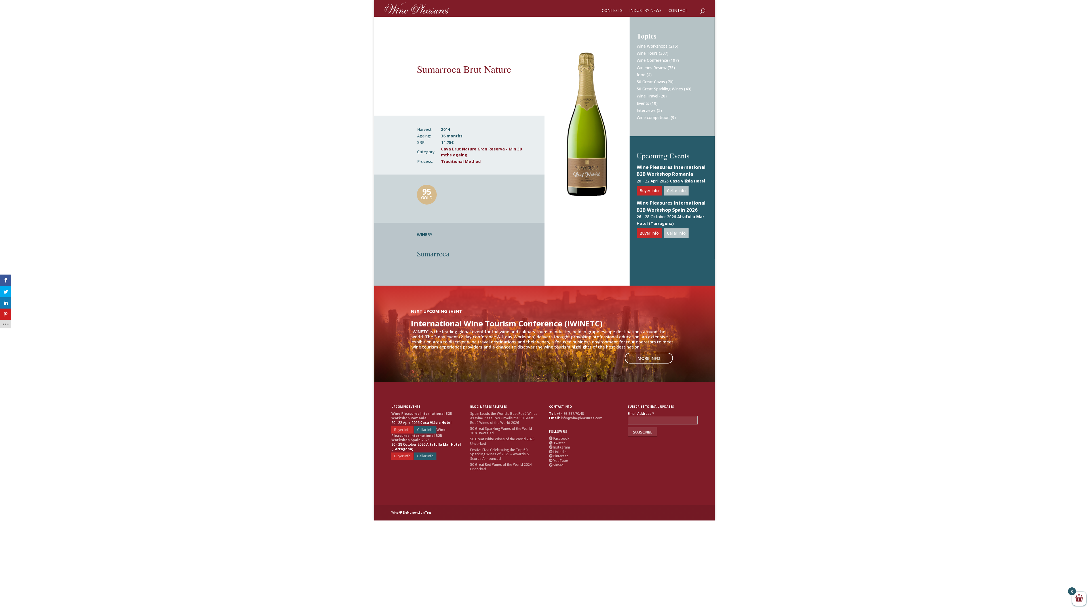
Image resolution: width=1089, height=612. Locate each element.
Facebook (559, 438)
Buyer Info (649, 190)
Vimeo (556, 465)
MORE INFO (649, 358)
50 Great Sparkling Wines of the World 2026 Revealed (501, 430)
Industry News (645, 10)
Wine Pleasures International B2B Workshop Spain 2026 (671, 206)
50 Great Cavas (651, 81)
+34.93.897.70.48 (570, 413)
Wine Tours (647, 53)
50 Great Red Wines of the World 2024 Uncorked (501, 466)
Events (643, 103)
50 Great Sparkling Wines (660, 89)
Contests (612, 10)
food (641, 74)
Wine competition (653, 117)
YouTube (558, 460)
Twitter (557, 443)
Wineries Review (651, 67)
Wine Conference (652, 60)
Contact (677, 10)
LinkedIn (558, 451)
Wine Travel (647, 96)
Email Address (641, 413)
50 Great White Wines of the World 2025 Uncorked (502, 441)
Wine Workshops (652, 46)
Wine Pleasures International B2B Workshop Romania (671, 170)
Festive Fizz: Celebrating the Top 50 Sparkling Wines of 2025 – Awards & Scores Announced (499, 454)
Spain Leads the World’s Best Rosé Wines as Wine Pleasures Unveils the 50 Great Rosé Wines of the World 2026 (503, 418)
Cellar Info (676, 190)
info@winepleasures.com (581, 418)
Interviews (646, 110)
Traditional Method (461, 161)
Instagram (559, 447)
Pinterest (558, 456)
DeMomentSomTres (417, 513)
